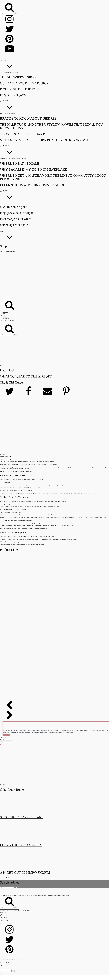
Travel (15, 909)
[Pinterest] (66, 395)
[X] (9, 395)
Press (4, 322)
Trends (1, 102)
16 (4, 145)
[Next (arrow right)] (1, 974)
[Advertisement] (38, 775)
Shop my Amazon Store (8, 320)
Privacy (2, 924)
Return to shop (16, 959)
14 (4, 877)
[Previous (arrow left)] (0, 974)
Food (18, 909)
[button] (54, 706)
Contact (5, 910)
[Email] (47, 395)
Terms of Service (4, 920)
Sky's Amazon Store (20, 910)
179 (5, 229)
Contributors (28, 910)
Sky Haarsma (6, 727)
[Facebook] (28, 395)
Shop (1, 231)
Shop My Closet (6, 318)
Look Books (3, 60)
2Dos (4, 315)
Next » (7, 100)
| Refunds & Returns (9, 924)
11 (4, 100)
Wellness (11, 909)
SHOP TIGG (3, 912)
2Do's (1, 146)
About (1, 910)
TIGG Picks (2, 192)
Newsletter (12, 910)
